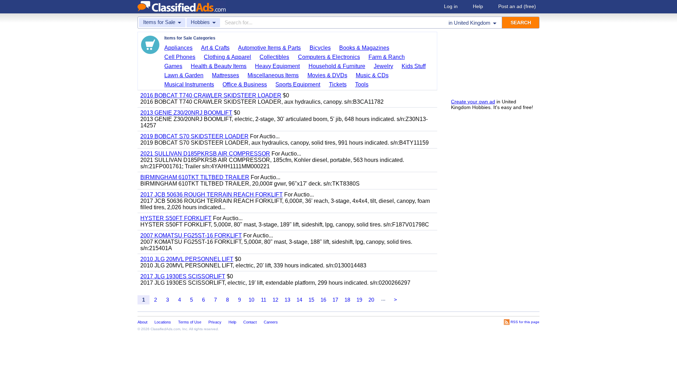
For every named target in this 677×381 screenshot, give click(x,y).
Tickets (338, 84)
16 (323, 300)
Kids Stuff (414, 66)
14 (299, 300)
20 (371, 300)
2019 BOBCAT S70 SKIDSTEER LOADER (194, 136)
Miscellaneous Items (273, 75)
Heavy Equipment (277, 66)
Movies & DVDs (327, 75)
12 (275, 300)
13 (287, 300)
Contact (250, 322)
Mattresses (225, 75)
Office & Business (244, 84)
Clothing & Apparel (227, 57)
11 (263, 300)
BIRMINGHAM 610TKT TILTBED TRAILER (194, 177)
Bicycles (320, 48)
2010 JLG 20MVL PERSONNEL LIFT (186, 259)
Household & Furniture (337, 66)
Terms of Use (189, 322)
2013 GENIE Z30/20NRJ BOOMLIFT (186, 113)
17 (335, 300)
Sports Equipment (297, 84)
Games (173, 66)
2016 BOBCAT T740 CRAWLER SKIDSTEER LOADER (210, 95)
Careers (271, 322)
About (142, 322)
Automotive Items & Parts (269, 48)
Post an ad (517, 6)
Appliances (178, 48)
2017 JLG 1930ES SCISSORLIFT (182, 276)
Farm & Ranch (386, 57)
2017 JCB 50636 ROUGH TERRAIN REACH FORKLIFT (211, 195)
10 (251, 300)
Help (478, 6)
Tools (361, 84)
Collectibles (274, 57)
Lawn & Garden (183, 75)
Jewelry (383, 66)
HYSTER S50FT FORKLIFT (176, 218)
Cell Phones (179, 57)
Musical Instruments (189, 84)
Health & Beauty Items (218, 66)
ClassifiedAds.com (165, 329)
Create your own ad (473, 101)
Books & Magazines (364, 48)
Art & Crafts (215, 48)
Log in (451, 6)
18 (347, 300)
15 (311, 300)
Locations (162, 322)
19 (359, 300)
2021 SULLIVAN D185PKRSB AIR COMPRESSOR (205, 154)
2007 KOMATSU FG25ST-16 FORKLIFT (191, 235)
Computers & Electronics (329, 57)
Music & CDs (372, 75)
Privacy (214, 322)
